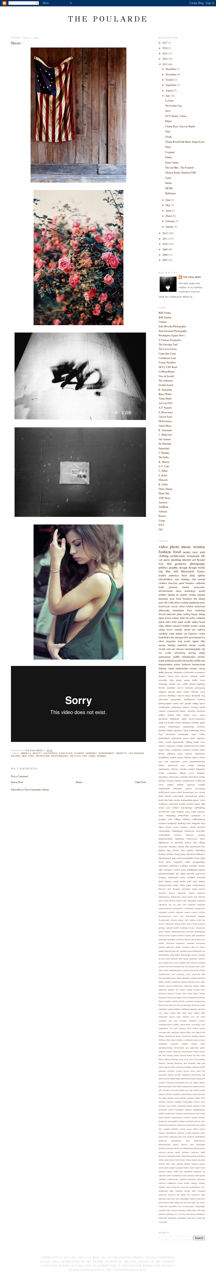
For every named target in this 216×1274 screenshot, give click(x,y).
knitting (201, 1094)
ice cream (200, 792)
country (194, 912)
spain (180, 621)
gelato (173, 1067)
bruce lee (172, 1005)
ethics (168, 749)
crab (175, 1028)
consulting (195, 1024)
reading (162, 877)
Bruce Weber (165, 394)
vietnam (195, 722)
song (187, 811)
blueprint (178, 672)
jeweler (169, 1094)
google (179, 1071)
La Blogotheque (166, 371)
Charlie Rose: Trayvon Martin (180, 126)
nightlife (174, 1129)
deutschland (191, 916)
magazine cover (179, 761)
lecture (167, 935)
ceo (174, 904)
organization (171, 1132)
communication (165, 1024)
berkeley (170, 993)
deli (182, 916)
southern (162, 1179)
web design (191, 1214)
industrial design (187, 645)
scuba (202, 676)
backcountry (178, 986)
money (194, 625)
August (170, 90)
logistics (162, 1105)
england (201, 594)
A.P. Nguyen (165, 407)
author (195, 621)
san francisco (191, 633)
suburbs (162, 1187)
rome (182, 877)
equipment (194, 602)
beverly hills (180, 993)
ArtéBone (163, 506)
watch (202, 633)
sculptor (172, 1167)
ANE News (164, 498)
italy (192, 575)
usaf (189, 1202)
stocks (180, 1183)
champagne (177, 830)
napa (168, 947)
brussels (180, 1005)
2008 (165, 254)
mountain (170, 734)
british (175, 1001)
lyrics (168, 861)
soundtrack (176, 1175)
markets (162, 1113)
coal (170, 1020)
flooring (174, 1059)
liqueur (174, 935)
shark (176, 1171)
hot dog (189, 1082)
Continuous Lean (167, 358)
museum (189, 687)
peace (190, 951)
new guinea (177, 1125)
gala (203, 1063)
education (163, 699)
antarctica (201, 893)
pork (177, 1148)
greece (188, 788)
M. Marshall (165, 443)
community (189, 908)
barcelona (193, 776)
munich (162, 947)
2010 (165, 244)
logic (203, 1101)
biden (190, 993)
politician (169, 660)
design (193, 567)
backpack (172, 823)
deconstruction (165, 916)
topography (184, 1198)
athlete (168, 625)
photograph (186, 954)
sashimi (194, 1164)
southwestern (172, 1179)
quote (181, 583)
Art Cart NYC (166, 403)
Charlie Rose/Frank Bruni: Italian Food (184, 141)
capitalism (163, 904)
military (162, 594)
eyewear (195, 749)
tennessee (162, 1194)
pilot (192, 1144)
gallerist (201, 923)
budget (179, 900)
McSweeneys (165, 421)
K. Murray (164, 461)
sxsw (203, 1187)
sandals (187, 1164)
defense (162, 1036)
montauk (190, 943)
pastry (166, 1136)
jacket (173, 757)
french (176, 850)
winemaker (181, 1218)
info (160, 1090)
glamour (195, 1067)
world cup (201, 1218)
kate (190, 1094)
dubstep (162, 668)
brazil (202, 707)
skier (161, 962)
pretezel (190, 1148)
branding (163, 683)
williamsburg (198, 819)
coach (202, 1016)
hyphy (169, 1086)
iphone (182, 1090)
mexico (185, 676)
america (26, 753)
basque (189, 989)
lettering (162, 1101)
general (179, 1067)
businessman (198, 664)
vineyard (162, 1210)
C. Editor (163, 470)
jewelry (201, 656)
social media (179, 881)
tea (165, 722)
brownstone (163, 1005)
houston (201, 726)
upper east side (181, 1202)
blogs (195, 993)
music (186, 546)
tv (204, 815)
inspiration (200, 753)
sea (177, 579)
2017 (165, 42)
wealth (187, 621)
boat (203, 741)
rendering (193, 958)
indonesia (191, 854)
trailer (162, 575)
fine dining (199, 598)
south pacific (199, 1175)
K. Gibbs (163, 484)
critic (189, 1028)
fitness (161, 1059)
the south (169, 602)
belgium (196, 823)
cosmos (187, 912)
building (187, 1005)
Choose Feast (165, 416)
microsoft (170, 943)
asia (173, 649)
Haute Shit (164, 493)
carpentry (193, 1009)
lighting (201, 683)
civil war (194, 1016)
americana (182, 893)
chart (203, 1013)
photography (59, 756)
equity (202, 1047)
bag (195, 896)
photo (174, 546)
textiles (171, 722)
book (178, 598)
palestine (196, 1132)
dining (202, 614)
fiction (189, 1055)
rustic (168, 1164)
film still (172, 571)
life (203, 556)
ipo (187, 1090)
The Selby (164, 457)
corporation (163, 1028)
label (186, 730)
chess (179, 1016)
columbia (192, 1020)
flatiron (168, 1059)
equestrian (194, 1047)
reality (178, 1156)
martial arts (170, 1113)
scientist (201, 958)
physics (184, 1144)
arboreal (191, 982)
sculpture (200, 617)
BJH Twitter (165, 312)
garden (190, 850)
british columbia (186, 1001)
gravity (186, 1071)
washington (164, 707)
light (203, 858)
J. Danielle (164, 452)
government (106, 753)
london (189, 606)
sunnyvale (175, 1187)
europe (162, 645)
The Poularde (108, 19)
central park (175, 1013)
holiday (170, 854)
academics (172, 772)
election (173, 920)
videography (200, 1206)
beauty (37, 753)
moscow (197, 1121)
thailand (177, 966)
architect (201, 772)
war (161, 564)
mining (195, 1117)
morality (193, 865)
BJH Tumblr (165, 317)
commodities (177, 908)
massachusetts (189, 1113)
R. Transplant (165, 389)
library (188, 757)
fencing (170, 1055)
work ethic (191, 1218)
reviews (193, 668)
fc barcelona (168, 923)
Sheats (168, 183)
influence (200, 854)
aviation (162, 823)
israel (179, 858)
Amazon (163, 502)
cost (171, 1028)
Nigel (168, 146)
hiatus (193, 1078)
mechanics (171, 939)
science (175, 617)
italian (170, 730)
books (165, 900)
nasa (203, 1121)
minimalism (186, 799)
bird (203, 823)
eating (202, 652)
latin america (168, 1098)
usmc (161, 741)
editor (202, 745)
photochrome (199, 1140)
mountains (183, 734)
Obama (194, 691)
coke (175, 1020)
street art (194, 962)
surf (168, 649)
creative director (183, 834)
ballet (194, 680)
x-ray (161, 1222)
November (171, 74)
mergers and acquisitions (194, 939)
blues (161, 827)
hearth (172, 1078)
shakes (169, 1171)
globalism (200, 850)
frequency (178, 1063)
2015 (165, 53)
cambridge (163, 1009)
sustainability (194, 1187)
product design (182, 660)
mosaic (201, 865)
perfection (163, 1140)
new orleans (176, 947)
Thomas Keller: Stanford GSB (180, 172)
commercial (172, 710)
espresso (191, 784)
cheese (162, 745)
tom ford (175, 1198)
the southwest (193, 1194)
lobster (197, 1101)
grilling (162, 927)
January (170, 226)
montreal (189, 1121)
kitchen (171, 594)
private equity (173, 1152)
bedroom (162, 993)
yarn (165, 1222)
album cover (187, 772)
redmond (185, 1156)
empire (194, 1043)
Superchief (164, 448)
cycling (201, 834)
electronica (166, 579)
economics (200, 672)
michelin (187, 1117)
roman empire (191, 1160)
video (92, 756)
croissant (162, 1032)
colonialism (164, 834)
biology (162, 780)
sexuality (163, 680)
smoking (163, 633)
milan (161, 660)
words (201, 567)
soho (173, 811)
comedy (178, 629)
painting (176, 560)
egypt (161, 749)
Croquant (169, 152)
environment (179, 1047)
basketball (164, 637)
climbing (171, 695)
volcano (185, 970)
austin (187, 680)
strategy (194, 1183)
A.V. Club (164, 466)
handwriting (196, 1074)
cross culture (166, 784)
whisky (202, 970)
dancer (198, 1032)
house (161, 931)
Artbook (163, 511)
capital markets (174, 1009)
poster (187, 641)
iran (191, 1090)
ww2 (173, 974)
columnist (191, 904)
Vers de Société (166, 376)
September (171, 85)
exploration (164, 788)
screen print (163, 1167)
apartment (176, 982)
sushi (192, 738)
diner (202, 838)
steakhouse (171, 1183)
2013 (165, 64)
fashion (165, 551)
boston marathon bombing (194, 997)
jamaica (162, 1094)
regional (192, 1156)
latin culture (183, 714)
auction (169, 986)
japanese (178, 730)
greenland (163, 1074)
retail (171, 1160)
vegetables (172, 1206)
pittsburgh (200, 1144)
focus (181, 1059)
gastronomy (165, 656)
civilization (188, 672)
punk (203, 1152)
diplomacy (164, 842)
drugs (173, 1040)
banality (171, 989)
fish (186, 637)
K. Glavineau (165, 430)
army (203, 982)
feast (164, 1055)
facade (195, 1051)
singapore (197, 1171)
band (196, 741)
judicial (184, 1094)
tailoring (179, 1191)
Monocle (163, 479)
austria (190, 896)
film (169, 564)
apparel (184, 982)
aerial (168, 741)
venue (175, 885)
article (162, 621)
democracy (192, 838)
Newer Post (17, 782)
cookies (179, 745)
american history (167, 893)
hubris (196, 1082)
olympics (168, 869)
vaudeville (163, 1206)
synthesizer (163, 1191)
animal (191, 893)
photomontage (165, 1144)
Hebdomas (170, 193)
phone (202, 869)
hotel (179, 792)
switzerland (183, 815)
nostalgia (186, 947)
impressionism (199, 1086)
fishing (162, 850)
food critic (188, 1059)
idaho (179, 1086)
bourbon (168, 1001)
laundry (183, 1098)
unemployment (175, 970)
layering (190, 1098)
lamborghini (200, 931)
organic (162, 1132)
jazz (177, 676)
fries (183, 850)
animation (176, 707)
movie (180, 687)
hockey (162, 854)
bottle (161, 1001)
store (161, 815)
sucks (168, 1187)
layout (187, 629)
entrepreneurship (165, 1047)
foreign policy (180, 923)
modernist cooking (178, 865)
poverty (162, 958)
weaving (182, 1214)
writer (161, 772)
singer (179, 680)
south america (198, 811)
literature (178, 1101)
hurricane (162, 1086)
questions (163, 1156)
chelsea (172, 1016)
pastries (190, 803)
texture (185, 587)
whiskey (186, 819)
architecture (177, 556)
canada (162, 726)
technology (190, 590)
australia (184, 776)
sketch (168, 881)
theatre (192, 966)
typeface (201, 738)
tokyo (197, 966)
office (193, 947)
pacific (182, 803)
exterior (186, 749)
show (161, 881)
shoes (178, 590)
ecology (201, 1040)
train (160, 970)
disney (183, 710)
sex (160, 652)
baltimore (163, 989)
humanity (163, 598)
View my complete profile (176, 297)
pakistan (168, 951)
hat (203, 1074)
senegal (179, 1167)
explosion (176, 749)
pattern (179, 633)
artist (168, 621)
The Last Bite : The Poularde (179, 167)
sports (201, 575)
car (161, 560)
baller (202, 986)
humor (202, 1082)
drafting (195, 1036)
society (162, 649)
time (169, 1198)
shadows (162, 1171)
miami (161, 943)
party (183, 869)
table (172, 1191)
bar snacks (180, 989)
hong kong (180, 854)
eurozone (177, 1051)
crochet (202, 1028)
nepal (170, 1125)
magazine (171, 641)
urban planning (182, 722)
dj (172, 842)
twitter (166, 970)
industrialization (178, 931)
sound (168, 1175)
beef (189, 823)
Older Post (140, 782)
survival (184, 1187)
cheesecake (163, 1016)
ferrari (176, 1055)
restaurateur (178, 610)
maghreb (178, 861)
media (177, 799)
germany (91, 753)
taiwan (187, 1191)
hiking (199, 1078)
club (184, 904)
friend (195, 923)
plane (179, 614)
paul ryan (182, 1136)
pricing (197, 1148)
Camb (168, 177)
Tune (167, 131)
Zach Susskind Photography (173, 331)
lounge (189, 1105)
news (161, 602)
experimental (187, 1051)
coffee (185, 683)
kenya (195, 1094)
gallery (162, 714)
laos (160, 1098)
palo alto (175, 951)
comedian (201, 904)
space (202, 703)
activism (162, 978)
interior (186, 560)
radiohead (171, 1156)
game (161, 1067)
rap (84, 756)
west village (174, 819)
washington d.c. (171, 1214)
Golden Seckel (166, 385)
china (161, 625)
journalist (177, 1094)
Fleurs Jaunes (172, 162)
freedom (201, 710)
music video (199, 799)
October (170, 79)
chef (194, 579)
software (162, 1175)
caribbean (185, 1009)
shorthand (188, 1171)
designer (179, 637)
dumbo (179, 1040)
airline (179, 978)
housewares (188, 792)
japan (161, 617)
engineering (188, 726)
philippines (192, 869)
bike (203, 641)
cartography (164, 830)
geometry (180, 564)
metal (161, 1117)
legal (203, 1098)
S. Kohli (163, 475)
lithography (188, 1101)
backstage (188, 986)
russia (202, 668)
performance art (198, 951)
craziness (182, 1028)
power (168, 617)
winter (186, 691)
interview (171, 614)
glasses (192, 683)
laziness (201, 699)
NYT (161, 525)
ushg (194, 1202)
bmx (160, 900)
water (171, 633)
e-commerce (188, 1040)
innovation (178, 795)
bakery (186, 707)
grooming (200, 788)
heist (188, 1078)
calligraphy (191, 900)
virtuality (181, 1210)
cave (160, 1013)
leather (197, 1098)
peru (188, 1140)
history (189, 753)
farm (187, 920)
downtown (186, 1036)
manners (188, 1109)
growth (178, 1074)
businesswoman (198, 1005)
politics (75, 756)
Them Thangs (166, 488)
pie (177, 873)
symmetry (196, 815)
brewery (172, 900)
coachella (162, 1020)
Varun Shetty (165, 398)
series (192, 1167)
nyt (193, 629)
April (168, 210)
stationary (201, 1179)
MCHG (169, 188)
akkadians (186, 978)
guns (202, 602)
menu (202, 1113)
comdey (201, 1020)
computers (163, 912)
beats (203, 989)
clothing (164, 556)
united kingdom (197, 768)
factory (202, 1051)
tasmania (201, 1191)
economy (163, 846)
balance (196, 986)
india (161, 795)
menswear (200, 606)
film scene (200, 1055)
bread (193, 827)
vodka (188, 1210)
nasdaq (161, 1125)
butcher (201, 827)
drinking (185, 579)
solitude (180, 811)
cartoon (162, 695)
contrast (171, 912)
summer (201, 962)
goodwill (171, 1071)
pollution (162, 1148)
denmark (196, 695)
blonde (202, 993)
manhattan (179, 1109)
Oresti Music (165, 425)
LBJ (203, 974)
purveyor (200, 873)
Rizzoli (162, 515)
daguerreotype (166, 838)
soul (189, 881)
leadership (194, 730)
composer (170, 745)
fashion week (195, 920)
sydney (162, 966)
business (190, 583)
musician (172, 583)
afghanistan (178, 741)
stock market (179, 962)
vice (179, 1206)
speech (171, 691)
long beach (171, 1105)
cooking (184, 602)
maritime (171, 687)
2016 (165, 48)
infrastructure (188, 656)
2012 (165, 233)
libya (202, 730)
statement (192, 1179)
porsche (190, 873)
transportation (165, 664)
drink (168, 1040)
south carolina (188, 1175)
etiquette (162, 1051)
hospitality (200, 927)
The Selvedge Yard (168, 344)
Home (79, 782)
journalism (188, 858)
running (201, 765)
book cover (172, 827)
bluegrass (162, 997)
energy (181, 920)
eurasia (169, 1051)
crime (182, 606)
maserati (179, 1113)
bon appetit (178, 997)
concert (180, 695)
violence (163, 583)
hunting (171, 645)
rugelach (201, 1160)
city (203, 649)
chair (184, 1013)
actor (202, 691)
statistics (162, 1183)
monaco (201, 1117)
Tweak (168, 136)
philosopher (175, 954)
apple (202, 722)
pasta (161, 1136)
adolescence (171, 978)
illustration (187, 571)
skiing (162, 629)
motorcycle (164, 606)
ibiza (174, 1086)
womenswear (198, 885)
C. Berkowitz (165, 434)
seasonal (201, 877)
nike (161, 869)
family (181, 846)
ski (203, 1171)
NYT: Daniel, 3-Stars (175, 116)
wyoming (181, 974)
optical (202, 1129)
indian (168, 795)
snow (171, 962)
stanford (183, 1179)
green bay (200, 1071)
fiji (194, 1055)
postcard (183, 1148)
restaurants (173, 877)
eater (196, 1040)
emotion (173, 846)
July (168, 95)
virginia (174, 1210)
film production (193, 846)
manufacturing (199, 1109)
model (202, 590)
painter (161, 951)
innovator (190, 931)
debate (180, 784)
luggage (196, 1105)
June (168, 199)
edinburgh (163, 1043)
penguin (190, 1136)
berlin (202, 776)
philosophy (164, 610)
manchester (200, 935)
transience (201, 1198)
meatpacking (199, 861)
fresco (189, 923)
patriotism (43, 756)
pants (203, 1132)
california (50, 753)
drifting (162, 1040)
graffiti (121, 753)
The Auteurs (165, 439)
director (194, 745)
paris (167, 560)
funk (199, 1063)
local (161, 861)
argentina (163, 776)
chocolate (66, 753)
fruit (185, 1063)
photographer (165, 703)
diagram (201, 916)
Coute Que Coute (167, 353)
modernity (180, 943)
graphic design (178, 567)
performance (176, 1140)
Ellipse (168, 121)
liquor (195, 757)
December (171, 69)
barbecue (186, 664)
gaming (167, 1067)
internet (162, 730)
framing (170, 1063)
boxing (194, 707)
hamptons (186, 1074)
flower (79, 753)
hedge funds (180, 1078)
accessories (199, 587)
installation (164, 757)
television (169, 966)
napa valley (198, 734)
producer (185, 1152)
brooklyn (187, 598)
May (168, 205)
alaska (194, 889)
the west (184, 966)
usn (197, 1202)
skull (184, 718)
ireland (196, 1090)
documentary (164, 920)
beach (202, 621)
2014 (165, 58)
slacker (166, 962)
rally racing (183, 958)
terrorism (172, 1194)
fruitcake (192, 1063)
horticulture (180, 1082)
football (186, 625)
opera (202, 714)
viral (168, 1210)
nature (15, 756)
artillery (162, 986)
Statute (168, 157)
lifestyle (170, 1101)
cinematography (193, 649)
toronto (193, 1198)
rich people (185, 703)
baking (189, 741)
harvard (169, 927)
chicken (186, 1016)
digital (187, 745)
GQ (160, 529)
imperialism (187, 1086)
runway (162, 1164)
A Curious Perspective (170, 340)
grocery (171, 1074)
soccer (174, 606)
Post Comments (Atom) (37, 789)
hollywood (164, 792)
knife (161, 799)
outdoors (180, 1132)
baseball (201, 896)
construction (188, 780)
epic (187, 1047)
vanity (202, 1202)
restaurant (193, 556)
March (169, 215)
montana (181, 1121)
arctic (198, 982)
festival (183, 1055)
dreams (202, 1036)
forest (170, 676)
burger (194, 614)
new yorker (200, 1125)
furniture (177, 788)
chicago (180, 649)
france (201, 571)
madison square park (186, 935)
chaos (190, 1013)
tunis (172, 1202)
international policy (195, 795)
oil (197, 947)
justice (180, 757)
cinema (177, 780)
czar (193, 1032)
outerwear (173, 803)
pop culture (172, 807)
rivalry (182, 1160)
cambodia (201, 900)
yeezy (188, 974)
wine (161, 672)
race (183, 765)
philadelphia (164, 954)
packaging (200, 687)
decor (175, 916)
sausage (202, 1164)
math (187, 861)
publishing (200, 807)
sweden (183, 768)
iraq (174, 858)
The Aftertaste (166, 380)
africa (177, 602)
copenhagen (174, 726)
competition (200, 908)
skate (182, 617)
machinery (163, 1109)
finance (162, 676)
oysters (177, 869)
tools (203, 966)
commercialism (165, 908)
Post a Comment (19, 776)
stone (188, 962)
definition (179, 838)
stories (187, 1183)
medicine (180, 939)
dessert (162, 614)
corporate (179, 912)
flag (169, 850)
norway (183, 1129)
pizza (185, 738)
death (161, 587)
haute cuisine (164, 1078)
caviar (166, 1013)
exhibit (201, 784)
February (170, 221)
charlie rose (175, 683)
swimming (171, 815)
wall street (194, 970)
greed (192, 1071)
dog (203, 695)
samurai (179, 1164)
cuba (168, 1032)
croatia (195, 1028)
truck (179, 691)
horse (173, 792)
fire (203, 846)
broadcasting (199, 1001)
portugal (201, 954)
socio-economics (197, 718)
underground (165, 885)
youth (168, 652)
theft (203, 1194)
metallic (167, 1117)
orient (171, 668)
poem (192, 617)
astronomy (174, 776)
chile (179, 904)
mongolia (163, 1121)
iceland (167, 931)
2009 (165, 249)
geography (176, 699)
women (101, 756)
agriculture (186, 889)
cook (203, 1024)
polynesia (171, 1148)
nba (166, 1125)
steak (161, 722)
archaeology (176, 896)
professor (195, 1152)
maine (171, 1109)
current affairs (185, 1032)
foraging (162, 1063)
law (166, 799)
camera (162, 710)
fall (160, 1055)
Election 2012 (165, 889)
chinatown (189, 830)
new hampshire (189, 1125)
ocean (189, 1129)
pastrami (183, 951)
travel (169, 629)
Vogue (162, 520)
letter (171, 799)
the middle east (197, 660)
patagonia (174, 1136)
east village (199, 842)
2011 (165, 238)
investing (174, 1090)
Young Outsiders (167, 362)
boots (202, 680)
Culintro (163, 321)
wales (193, 1210)
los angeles (136, 753)
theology (162, 1198)
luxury (162, 687)
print (168, 958)
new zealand (164, 1129)
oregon (202, 947)
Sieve (168, 110)
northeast (163, 803)
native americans (168, 765)
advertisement (166, 590)
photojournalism (167, 873)
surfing (186, 614)
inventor (166, 1090)
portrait (201, 579)
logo (161, 734)
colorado (183, 1020)
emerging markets (179, 1043)
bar (187, 617)
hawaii (171, 714)
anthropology (164, 896)
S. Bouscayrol (166, 412)
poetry (194, 954)
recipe (191, 765)
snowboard (164, 811)
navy (194, 714)
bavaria (197, 989)
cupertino (175, 1032)
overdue (188, 1132)
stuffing (202, 1183)
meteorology (177, 1117)
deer (203, 1032)
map (180, 641)
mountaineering (197, 761)
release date (163, 1160)
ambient (201, 978)
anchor (161, 982)
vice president (188, 1206)
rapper (195, 641)
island (202, 1090)
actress (177, 664)
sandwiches (164, 768)
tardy (194, 1191)
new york (28, 756)
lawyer (161, 935)
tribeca (166, 1202)
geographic (187, 1067)
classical (177, 625)
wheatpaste (200, 1214)
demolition (170, 1036)
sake (173, 1164)
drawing (192, 710)
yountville (196, 974)
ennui (202, 1043)
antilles (168, 982)
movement (200, 943)
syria (195, 881)
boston (170, 780)
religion (162, 691)
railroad (174, 958)
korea (197, 858)
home (192, 927)
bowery (184, 827)
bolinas (170, 997)
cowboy (201, 912)
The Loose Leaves (168, 348)
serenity (186, 1167)
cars (170, 904)
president (163, 718)
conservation (185, 1024)
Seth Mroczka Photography (172, 326)
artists (184, 896)
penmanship (200, 1136)
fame (202, 749)
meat (172, 598)
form (174, 621)
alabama (194, 978)
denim (178, 1036)
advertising (179, 652)
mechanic (163, 865)
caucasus (201, 1009)
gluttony (171, 753)
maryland (162, 939)
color (171, 637)
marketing (200, 610)
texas (189, 610)
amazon (202, 889)
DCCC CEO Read (168, 367)
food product (199, 1059)
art (194, 560)
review (176, 1160)
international (165, 858)
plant (183, 873)
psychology (187, 807)
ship (172, 680)
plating (194, 676)
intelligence (189, 699)
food (177, 551)
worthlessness (164, 974)
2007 (165, 260)
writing (192, 594)
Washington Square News (172, 335)
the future (181, 1194)
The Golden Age (173, 105)
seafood (201, 629)
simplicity (174, 718)
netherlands (164, 738)
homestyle (170, 1082)
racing (202, 625)
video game (185, 885)
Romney (176, 889)
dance (187, 695)
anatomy (168, 672)
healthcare (184, 927)
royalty (201, 645)
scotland (191, 877)
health (176, 927)
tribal (161, 1202)
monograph (172, 1121)
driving (192, 652)
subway (174, 768)
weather (162, 819)
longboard (181, 1105)
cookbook (200, 780)
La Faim (169, 100)
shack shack (200, 1167)
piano (197, 803)
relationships (182, 668)
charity (197, 1013)
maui (198, 1113)
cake (184, 900)
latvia (177, 1098)
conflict (176, 1024)
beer (184, 575)
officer (195, 1129)
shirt (181, 1171)
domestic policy (183, 842)
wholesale (163, 1218)
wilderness (171, 1218)
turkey (202, 881)
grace (180, 753)
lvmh (203, 1105)
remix (176, 703)
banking (182, 823)
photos (176, 1144)
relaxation (201, 1156)
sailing (195, 703)
